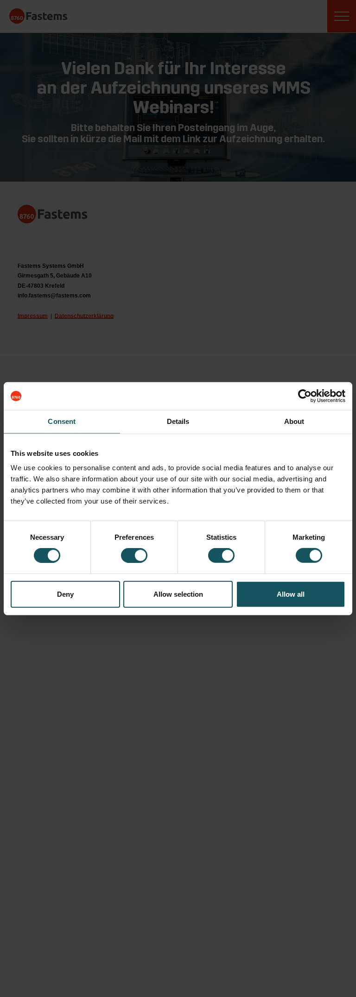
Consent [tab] (62, 421)
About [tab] (294, 421)
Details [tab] (178, 421)
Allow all (291, 594)
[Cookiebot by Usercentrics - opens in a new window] (304, 396)
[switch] (134, 555)
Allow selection (178, 594)
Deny (65, 594)
